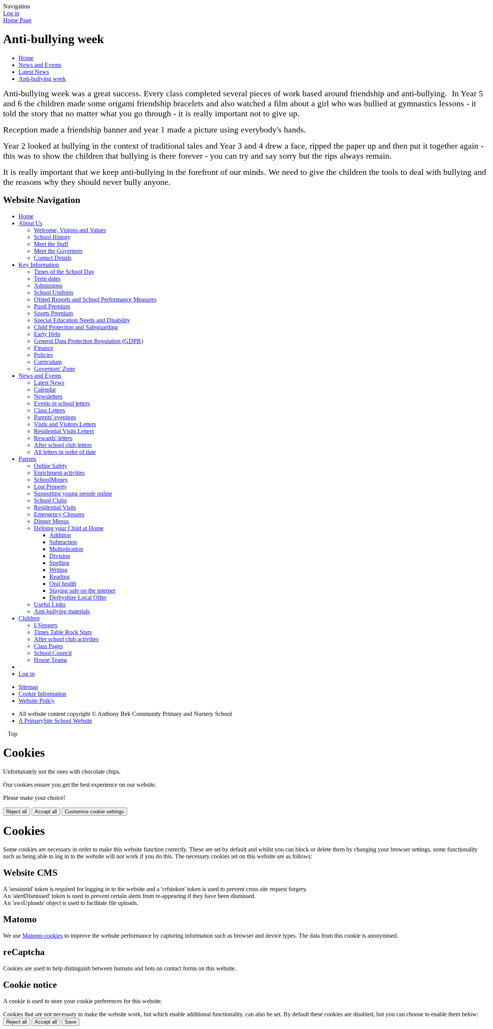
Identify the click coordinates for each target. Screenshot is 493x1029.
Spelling (59, 563)
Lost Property (50, 486)
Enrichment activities (59, 472)
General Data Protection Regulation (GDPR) (88, 341)
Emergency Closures (59, 514)
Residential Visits (55, 507)
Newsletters (48, 396)
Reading (59, 576)
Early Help (47, 334)
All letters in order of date (65, 452)
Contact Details (52, 258)
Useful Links (49, 604)
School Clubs (50, 500)
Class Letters (49, 410)
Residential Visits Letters (64, 431)
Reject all (16, 811)
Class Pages (48, 646)
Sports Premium (53, 313)
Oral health (62, 583)
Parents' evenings (55, 417)
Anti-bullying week (42, 78)
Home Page (17, 20)
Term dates (47, 278)
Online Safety (50, 466)
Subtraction (63, 542)
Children (29, 618)
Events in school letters (62, 403)
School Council (53, 653)
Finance (43, 348)
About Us (30, 223)
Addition (60, 535)
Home (26, 58)
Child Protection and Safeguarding (76, 327)
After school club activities (66, 639)
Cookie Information (42, 693)
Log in (11, 13)
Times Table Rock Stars (63, 632)
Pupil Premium (52, 306)
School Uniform (53, 292)
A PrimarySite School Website (55, 720)
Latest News (33, 72)
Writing (58, 569)
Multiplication (66, 549)
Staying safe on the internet (82, 590)
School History (52, 237)
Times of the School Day (64, 271)
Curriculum (48, 362)
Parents (27, 459)
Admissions (48, 285)
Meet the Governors (58, 251)
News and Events (39, 65)
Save (70, 1022)
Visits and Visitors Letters (65, 424)
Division (59, 556)
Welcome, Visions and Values (70, 230)
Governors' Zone (54, 368)
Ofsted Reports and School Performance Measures (95, 299)
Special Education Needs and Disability (82, 320)
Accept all (46, 811)
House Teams (50, 660)
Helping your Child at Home (69, 528)
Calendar (45, 389)
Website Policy (36, 700)
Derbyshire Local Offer (77, 597)
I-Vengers (45, 625)
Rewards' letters (53, 438)
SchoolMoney (51, 479)
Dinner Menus (51, 521)
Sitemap (28, 687)
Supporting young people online (73, 493)
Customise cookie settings (94, 811)
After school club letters (63, 445)
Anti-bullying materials (62, 611)
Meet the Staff (51, 244)
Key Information (38, 264)
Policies (43, 355)
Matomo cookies (42, 935)
